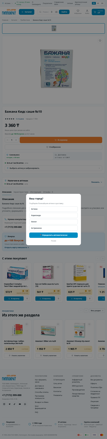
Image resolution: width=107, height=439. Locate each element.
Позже (53, 241)
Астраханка (36, 228)
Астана (34, 209)
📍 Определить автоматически (53, 235)
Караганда (36, 215)
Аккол (34, 221)
